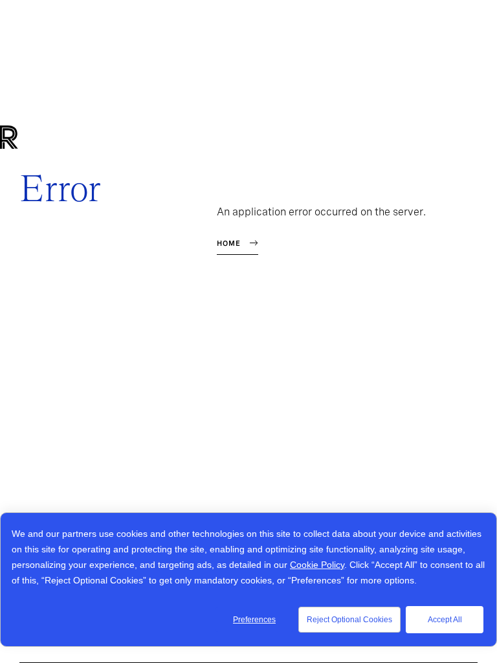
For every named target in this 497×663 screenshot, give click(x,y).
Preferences (254, 619)
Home (229, 243)
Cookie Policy (317, 565)
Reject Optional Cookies (349, 619)
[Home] (30, 137)
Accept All (445, 619)
